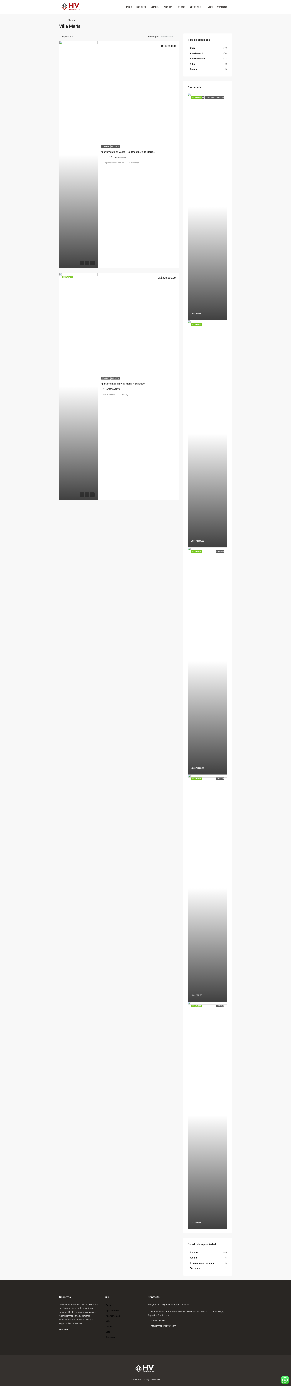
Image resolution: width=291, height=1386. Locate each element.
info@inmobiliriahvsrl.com (163, 1326)
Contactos (222, 7)
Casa (193, 48)
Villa (192, 64)
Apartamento (197, 53)
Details (170, 262)
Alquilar (168, 7)
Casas (193, 69)
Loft (108, 1332)
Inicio (129, 7)
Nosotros (141, 7)
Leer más (63, 1329)
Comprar (155, 7)
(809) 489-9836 (158, 1320)
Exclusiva (115, 146)
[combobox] (168, 36)
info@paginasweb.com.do (113, 163)
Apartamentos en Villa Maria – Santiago (123, 383)
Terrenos (181, 7)
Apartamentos (197, 58)
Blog (210, 7)
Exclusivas (195, 7)
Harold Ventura (109, 394)
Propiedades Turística (202, 1263)
